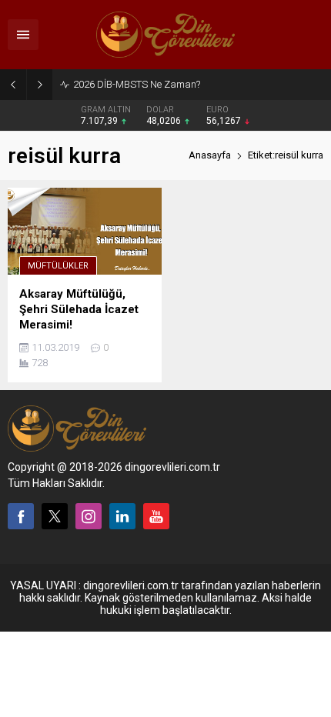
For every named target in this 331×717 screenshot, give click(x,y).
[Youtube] (156, 516)
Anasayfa (210, 155)
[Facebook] (21, 516)
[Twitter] (55, 516)
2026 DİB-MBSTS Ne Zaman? (136, 84)
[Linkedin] (122, 516)
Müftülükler (58, 266)
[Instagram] (88, 516)
